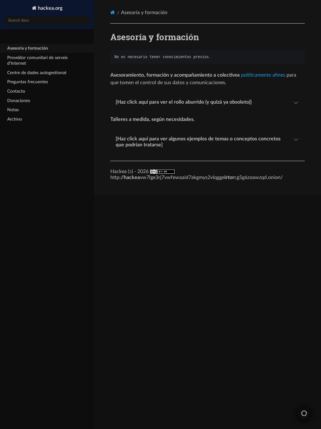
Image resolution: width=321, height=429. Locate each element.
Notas (13, 109)
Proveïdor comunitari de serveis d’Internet (37, 60)
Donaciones (18, 100)
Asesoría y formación (27, 48)
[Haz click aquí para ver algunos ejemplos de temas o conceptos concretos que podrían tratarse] (198, 141)
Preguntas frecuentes (27, 81)
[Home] (112, 12)
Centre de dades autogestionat (36, 72)
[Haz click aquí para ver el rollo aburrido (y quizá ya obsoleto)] (184, 102)
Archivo (14, 119)
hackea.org (49, 8)
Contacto (16, 91)
